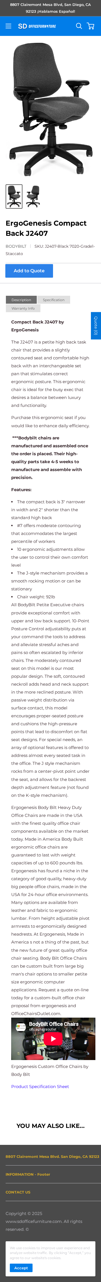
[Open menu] (8, 26)
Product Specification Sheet (40, 1086)
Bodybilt (16, 246)
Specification (54, 300)
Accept (21, 1268)
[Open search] (79, 26)
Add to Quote (29, 270)
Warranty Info (23, 308)
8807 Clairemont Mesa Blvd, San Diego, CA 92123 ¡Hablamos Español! (50, 8)
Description (21, 300)
